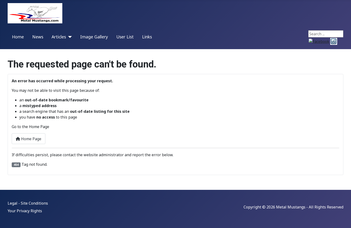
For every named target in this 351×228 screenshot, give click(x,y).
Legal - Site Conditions (28, 203)
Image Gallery (94, 37)
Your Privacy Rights (25, 210)
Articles (59, 37)
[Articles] (69, 37)
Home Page (30, 138)
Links (147, 37)
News (37, 37)
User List (125, 37)
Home (18, 37)
